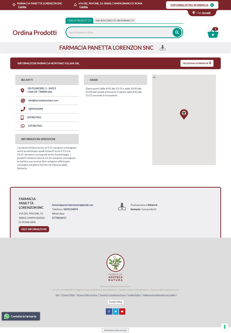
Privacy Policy (68, 295)
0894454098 (35, 108)
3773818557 (59, 217)
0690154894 (71, 209)
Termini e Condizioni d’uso (113, 295)
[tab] (115, 20)
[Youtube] (122, 311)
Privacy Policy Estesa (87, 295)
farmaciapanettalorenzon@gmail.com (72, 204)
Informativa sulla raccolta (115, 330)
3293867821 (33, 117)
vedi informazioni (34, 229)
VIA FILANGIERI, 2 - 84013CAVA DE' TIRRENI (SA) (41, 90)
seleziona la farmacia (196, 63)
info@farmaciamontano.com (43, 100)
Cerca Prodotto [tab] (79, 20)
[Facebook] (109, 311)
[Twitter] (116, 311)
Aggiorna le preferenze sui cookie (159, 295)
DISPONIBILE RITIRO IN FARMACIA (189, 5)
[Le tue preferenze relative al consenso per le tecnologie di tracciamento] (224, 326)
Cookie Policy (134, 295)
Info (58, 295)
